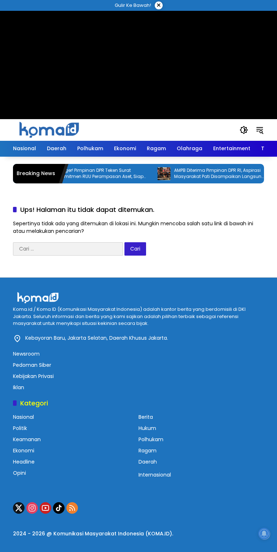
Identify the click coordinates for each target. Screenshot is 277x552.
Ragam (147, 450)
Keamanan (27, 439)
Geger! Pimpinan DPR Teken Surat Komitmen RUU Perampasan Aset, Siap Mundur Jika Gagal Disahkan (95, 174)
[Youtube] (45, 508)
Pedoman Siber (32, 365)
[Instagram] (32, 508)
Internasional (154, 474)
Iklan (18, 387)
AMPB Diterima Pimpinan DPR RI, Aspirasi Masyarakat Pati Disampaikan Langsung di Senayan (213, 174)
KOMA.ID (159, 533)
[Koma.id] (49, 129)
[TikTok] (59, 508)
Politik (20, 428)
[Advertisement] (138, 56)
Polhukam (150, 439)
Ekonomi (23, 450)
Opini (19, 473)
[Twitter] (19, 508)
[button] (243, 130)
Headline (24, 461)
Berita (145, 417)
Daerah (147, 461)
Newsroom (26, 353)
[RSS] (72, 508)
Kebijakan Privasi (33, 376)
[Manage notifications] (264, 533)
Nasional (23, 417)
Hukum (147, 428)
